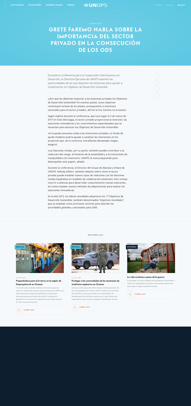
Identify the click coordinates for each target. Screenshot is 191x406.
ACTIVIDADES (17, 5)
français (170, 5)
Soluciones (34, 5)
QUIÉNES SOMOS (54, 5)
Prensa (71, 5)
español (181, 5)
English (159, 5)
